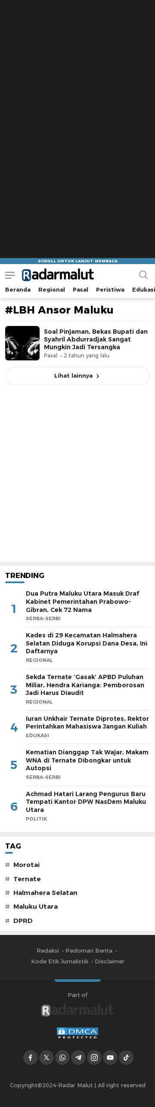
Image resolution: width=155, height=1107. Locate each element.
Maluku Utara (35, 906)
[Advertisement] (77, 77)
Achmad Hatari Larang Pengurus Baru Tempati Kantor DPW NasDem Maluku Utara (86, 801)
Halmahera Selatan (45, 893)
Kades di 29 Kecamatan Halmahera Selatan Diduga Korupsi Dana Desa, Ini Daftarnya (86, 643)
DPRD (23, 921)
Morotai (26, 865)
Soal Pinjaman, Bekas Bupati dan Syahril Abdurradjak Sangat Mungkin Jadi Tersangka (96, 339)
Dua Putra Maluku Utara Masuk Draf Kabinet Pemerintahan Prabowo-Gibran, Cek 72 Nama (82, 601)
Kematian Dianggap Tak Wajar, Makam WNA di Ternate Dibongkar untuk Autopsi (87, 760)
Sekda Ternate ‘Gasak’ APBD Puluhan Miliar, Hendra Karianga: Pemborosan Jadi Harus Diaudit (85, 684)
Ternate (27, 879)
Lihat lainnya (73, 375)
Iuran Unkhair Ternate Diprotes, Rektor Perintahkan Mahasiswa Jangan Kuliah (87, 722)
